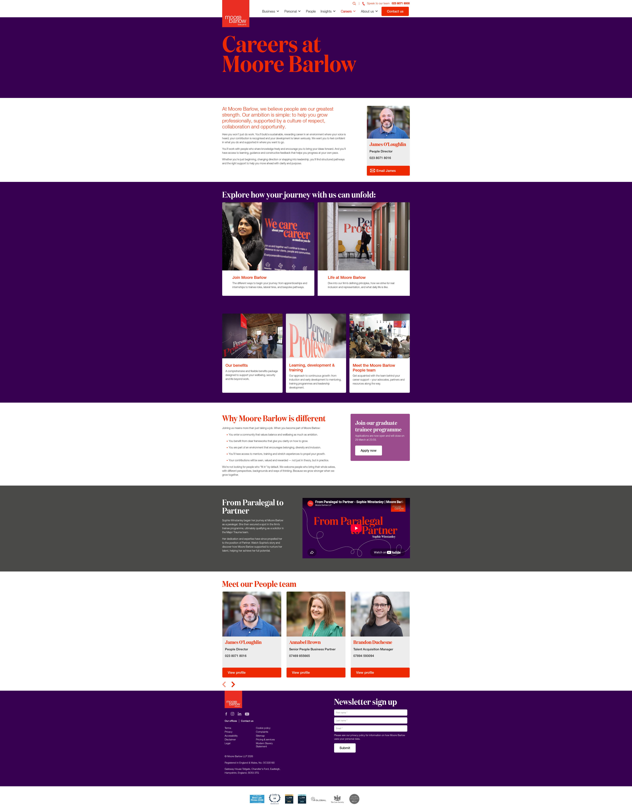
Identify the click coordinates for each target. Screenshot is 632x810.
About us (367, 11)
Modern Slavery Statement (264, 745)
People (311, 11)
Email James (385, 171)
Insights (326, 11)
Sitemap (260, 735)
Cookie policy (263, 727)
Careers (346, 11)
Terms (228, 727)
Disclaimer (230, 739)
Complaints (262, 731)
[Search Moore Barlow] (354, 3)
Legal (227, 743)
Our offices (231, 720)
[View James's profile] (251, 614)
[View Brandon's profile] (380, 614)
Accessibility (231, 735)
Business (268, 11)
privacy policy (357, 735)
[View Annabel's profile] (316, 614)
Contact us (395, 11)
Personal (290, 11)
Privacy (228, 731)
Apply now (369, 450)
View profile (237, 672)
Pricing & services (265, 739)
